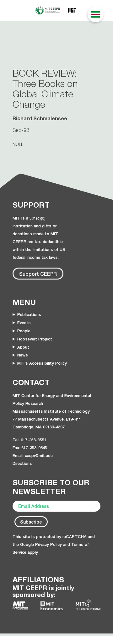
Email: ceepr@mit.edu (33, 455)
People (23, 330)
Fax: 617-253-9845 (30, 447)
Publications (29, 314)
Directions (22, 463)
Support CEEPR (38, 274)
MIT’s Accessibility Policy (42, 363)
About (23, 347)
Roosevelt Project (34, 338)
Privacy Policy (48, 544)
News (22, 354)
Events (24, 322)
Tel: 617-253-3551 (29, 439)
